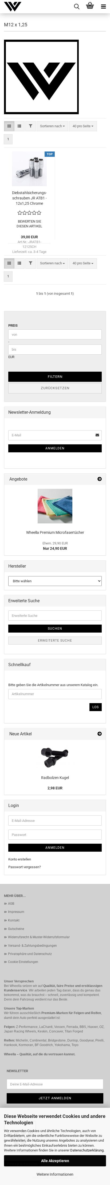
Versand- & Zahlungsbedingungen (32, 946)
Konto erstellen (19, 859)
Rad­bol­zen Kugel (55, 778)
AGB (11, 903)
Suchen (55, 628)
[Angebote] (99, 479)
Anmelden (55, 448)
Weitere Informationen (55, 1174)
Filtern (55, 377)
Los (95, 707)
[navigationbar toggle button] (103, 6)
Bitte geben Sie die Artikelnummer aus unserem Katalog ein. (53, 685)
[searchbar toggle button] (76, 6)
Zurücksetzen (55, 388)
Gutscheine (16, 929)
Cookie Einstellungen (23, 962)
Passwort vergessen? (24, 867)
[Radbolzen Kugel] (55, 756)
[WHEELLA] (10, 6)
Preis (13, 325)
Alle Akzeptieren (55, 1161)
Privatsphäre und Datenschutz (30, 954)
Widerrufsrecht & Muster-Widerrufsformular (39, 937)
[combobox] (52, 126)
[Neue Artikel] (99, 734)
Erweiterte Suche (55, 640)
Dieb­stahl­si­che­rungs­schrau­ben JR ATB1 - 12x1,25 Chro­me (29, 198)
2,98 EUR (55, 788)
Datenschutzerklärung (87, 1150)
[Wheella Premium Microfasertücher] (55, 506)
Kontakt (13, 920)
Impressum (16, 912)
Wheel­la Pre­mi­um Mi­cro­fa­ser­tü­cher (55, 532)
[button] (9, 126)
